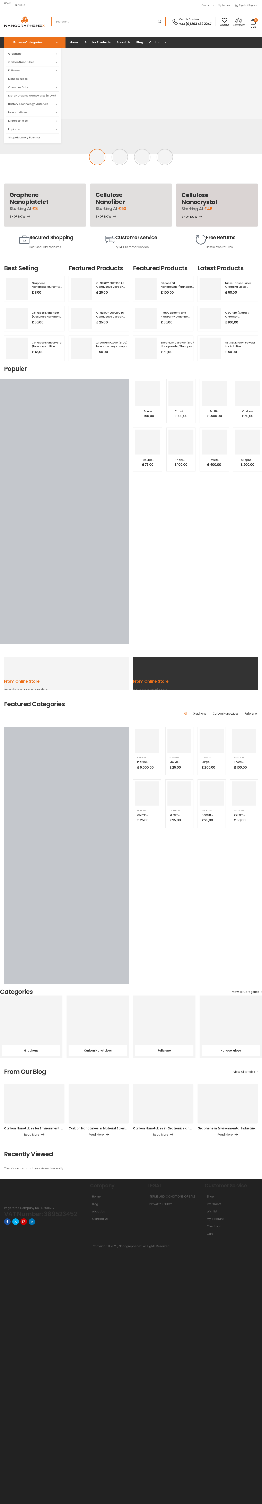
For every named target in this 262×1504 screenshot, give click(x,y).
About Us (20, 5)
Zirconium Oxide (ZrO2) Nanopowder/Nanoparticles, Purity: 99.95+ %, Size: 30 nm (116, 348)
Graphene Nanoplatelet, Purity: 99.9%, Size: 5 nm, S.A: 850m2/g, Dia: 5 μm (46, 288)
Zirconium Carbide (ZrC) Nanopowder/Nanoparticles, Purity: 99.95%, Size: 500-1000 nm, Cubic (180, 348)
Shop (210, 1196)
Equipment (15, 129)
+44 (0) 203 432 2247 (195, 24)
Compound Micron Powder (186, 810)
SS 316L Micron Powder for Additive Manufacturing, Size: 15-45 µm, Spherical (240, 348)
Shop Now (17, 217)
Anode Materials (244, 757)
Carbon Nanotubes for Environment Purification (41, 1128)
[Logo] (24, 21)
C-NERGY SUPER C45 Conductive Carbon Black (110, 286)
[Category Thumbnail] (31, 1027)
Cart (210, 1234)
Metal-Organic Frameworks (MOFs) (32, 96)
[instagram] (23, 1221)
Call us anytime (189, 19)
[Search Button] (160, 21)
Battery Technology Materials (28, 104)
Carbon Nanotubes (21, 62)
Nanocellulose (18, 79)
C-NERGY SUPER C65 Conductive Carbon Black (110, 316)
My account (224, 5)
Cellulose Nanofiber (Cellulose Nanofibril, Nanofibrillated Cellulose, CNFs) (46, 318)
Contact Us (207, 5)
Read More (31, 1135)
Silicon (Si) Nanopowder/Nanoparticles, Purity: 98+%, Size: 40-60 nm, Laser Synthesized (180, 288)
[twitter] (15, 1221)
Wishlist (212, 1211)
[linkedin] (32, 1221)
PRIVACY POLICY (160, 1204)
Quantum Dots (18, 87)
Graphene (14, 54)
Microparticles (18, 121)
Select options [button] (148, 418)
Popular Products (98, 42)
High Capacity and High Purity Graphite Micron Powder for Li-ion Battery (175, 318)
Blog (139, 42)
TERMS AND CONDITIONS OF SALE (172, 1196)
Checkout (214, 1226)
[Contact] (175, 22)
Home (7, 3)
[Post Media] (34, 1103)
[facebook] (7, 1221)
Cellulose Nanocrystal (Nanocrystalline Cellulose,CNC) (47, 346)
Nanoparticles (17, 112)
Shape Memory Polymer (24, 137)
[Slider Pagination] (97, 157)
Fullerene (14, 70)
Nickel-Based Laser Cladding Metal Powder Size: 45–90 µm (238, 288)
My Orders (214, 1204)
